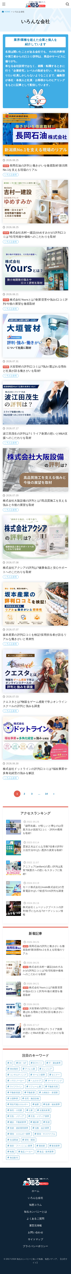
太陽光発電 (44, 1110)
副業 (37, 1104)
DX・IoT (22, 1063)
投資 (48, 1122)
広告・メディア (17, 1116)
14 (46, 793)
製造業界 (56, 1146)
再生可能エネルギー (19, 1104)
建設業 (36, 1122)
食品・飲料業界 (46, 1152)
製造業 (42, 1146)
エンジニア (47, 1069)
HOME (7, 12)
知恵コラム (35, 1204)
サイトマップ (35, 1239)
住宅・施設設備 (32, 1098)
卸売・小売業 (16, 1110)
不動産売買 (53, 1086)
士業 (31, 1110)
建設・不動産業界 (18, 1122)
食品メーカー (27, 1152)
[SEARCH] (67, 4)
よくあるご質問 (35, 1218)
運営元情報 (35, 1225)
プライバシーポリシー (35, 1246)
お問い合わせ (35, 1232)
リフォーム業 (35, 1086)
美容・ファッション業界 (21, 1146)
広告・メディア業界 (40, 1116)
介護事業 (14, 1098)
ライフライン (16, 1086)
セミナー (56, 1075)
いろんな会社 (35, 1197)
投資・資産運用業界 (19, 1128)
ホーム (35, 1191)
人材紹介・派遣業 (50, 1092)
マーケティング (55, 1081)
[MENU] (3, 4)
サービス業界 (39, 1075)
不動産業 (31, 1092)
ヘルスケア (36, 1081)
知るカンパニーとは (35, 1211)
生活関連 (14, 1140)
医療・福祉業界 (53, 1104)
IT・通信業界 (55, 1063)
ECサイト (37, 1063)
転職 (12, 1152)
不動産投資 (15, 1092)
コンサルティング (18, 1075)
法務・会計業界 (42, 1128)
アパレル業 (30, 1069)
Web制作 (14, 1069)
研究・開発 (30, 1140)
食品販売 (14, 1157)
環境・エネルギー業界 (20, 1134)
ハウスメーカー (17, 1081)
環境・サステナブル (46, 1134)
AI (11, 1063)
